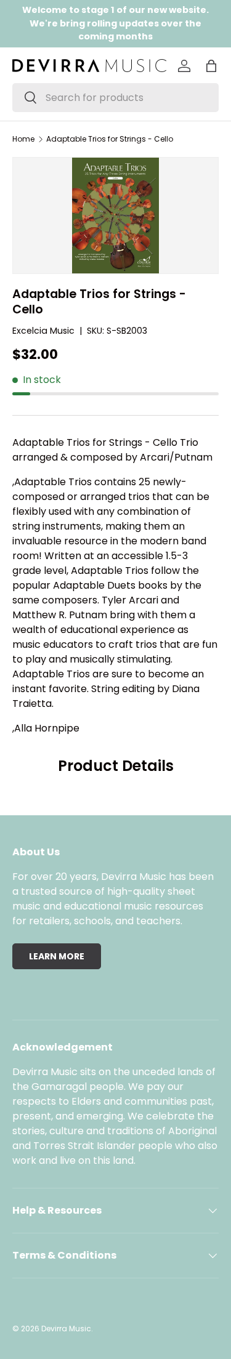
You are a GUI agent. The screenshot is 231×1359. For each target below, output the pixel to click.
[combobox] (115, 97)
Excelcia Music (43, 331)
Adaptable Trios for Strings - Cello (109, 139)
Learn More (56, 956)
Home (23, 139)
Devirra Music (66, 1328)
